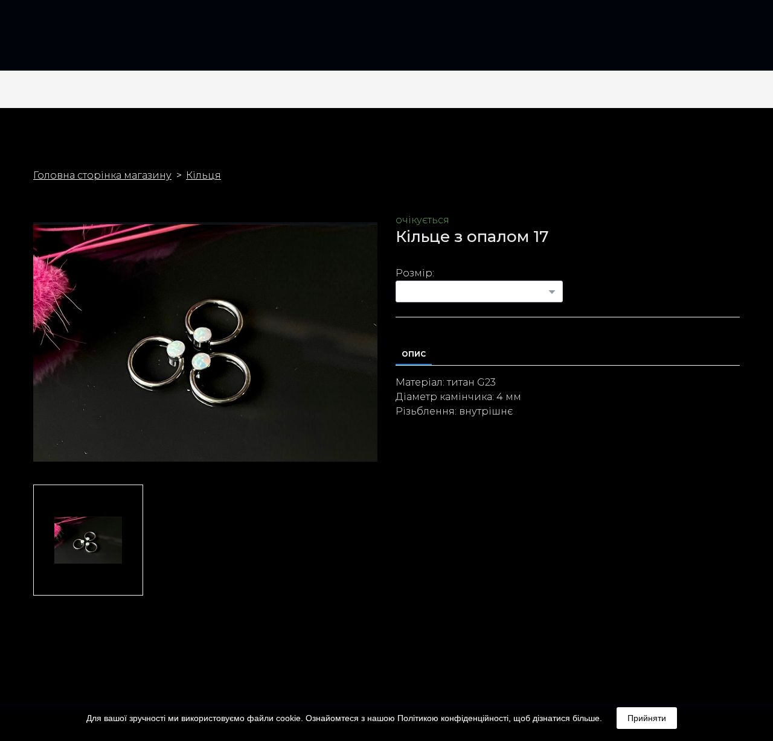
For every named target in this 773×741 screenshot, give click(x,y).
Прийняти (646, 718)
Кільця (203, 175)
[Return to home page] (54, 40)
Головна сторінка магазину (102, 175)
